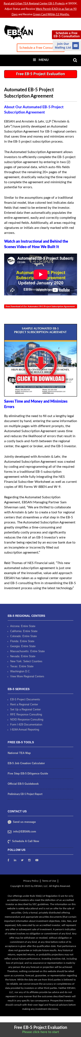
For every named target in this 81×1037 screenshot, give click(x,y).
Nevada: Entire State (22, 656)
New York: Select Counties (26, 661)
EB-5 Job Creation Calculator (26, 763)
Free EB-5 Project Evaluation (40, 74)
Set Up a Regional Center (25, 709)
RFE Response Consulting (26, 714)
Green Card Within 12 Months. (51, 14)
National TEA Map (19, 753)
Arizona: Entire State (22, 626)
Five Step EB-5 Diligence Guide (28, 773)
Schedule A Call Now (25, 841)
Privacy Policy (30, 881)
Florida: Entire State (22, 641)
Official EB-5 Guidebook (23, 783)
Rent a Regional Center (24, 704)
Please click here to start (40, 1032)
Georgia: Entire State (23, 646)
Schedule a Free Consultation (40, 47)
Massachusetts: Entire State (27, 651)
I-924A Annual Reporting (24, 729)
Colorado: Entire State (23, 636)
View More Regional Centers (27, 676)
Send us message (24, 821)
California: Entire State (23, 631)
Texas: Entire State (21, 666)
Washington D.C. (20, 671)
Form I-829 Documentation (26, 724)
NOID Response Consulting (26, 719)
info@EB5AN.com (24, 831)
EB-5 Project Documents (25, 699)
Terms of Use (49, 881)
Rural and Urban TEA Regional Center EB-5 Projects (34, 3)
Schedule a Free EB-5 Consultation (67, 35)
